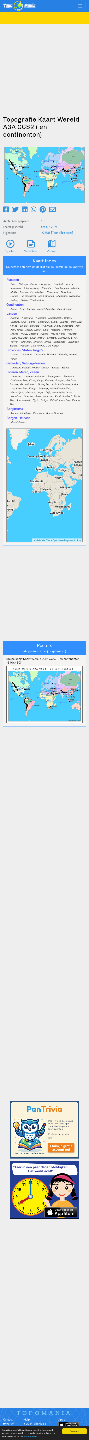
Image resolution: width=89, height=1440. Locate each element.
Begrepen (74, 1431)
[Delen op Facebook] (6, 209)
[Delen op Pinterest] (43, 209)
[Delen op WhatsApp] (33, 209)
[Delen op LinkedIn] (25, 209)
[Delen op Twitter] (15, 209)
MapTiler (46, 540)
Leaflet (36, 540)
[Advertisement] (44, 68)
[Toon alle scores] (62, 233)
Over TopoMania (36, 1424)
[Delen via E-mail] (52, 209)
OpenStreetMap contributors (67, 540)
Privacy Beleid (30, 1436)
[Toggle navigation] (80, 6)
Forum (10, 1424)
